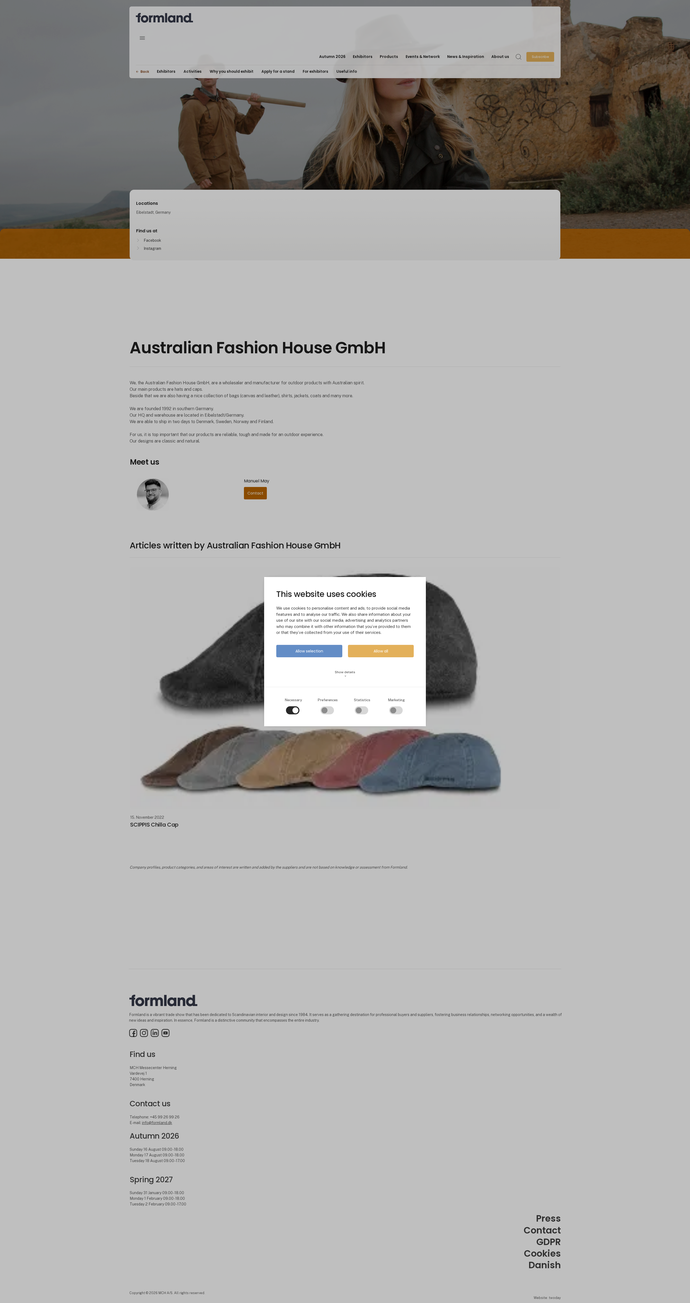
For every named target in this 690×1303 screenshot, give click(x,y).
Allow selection (309, 651)
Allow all (381, 651)
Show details (345, 674)
